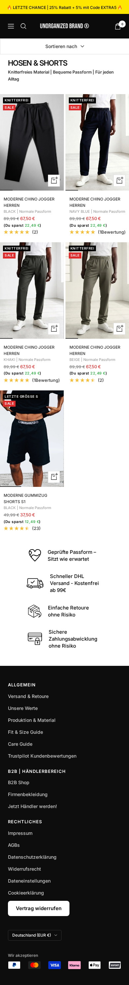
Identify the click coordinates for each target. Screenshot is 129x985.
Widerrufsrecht (24, 869)
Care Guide (20, 744)
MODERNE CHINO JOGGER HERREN (29, 202)
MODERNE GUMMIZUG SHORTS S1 (25, 498)
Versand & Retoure (28, 696)
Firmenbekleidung (28, 794)
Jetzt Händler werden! (32, 806)
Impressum (20, 833)
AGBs (14, 845)
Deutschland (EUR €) (31, 935)
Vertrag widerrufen (39, 908)
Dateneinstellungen (29, 881)
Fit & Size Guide (25, 732)
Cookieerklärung (26, 893)
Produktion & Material (32, 720)
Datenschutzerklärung (32, 857)
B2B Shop (18, 782)
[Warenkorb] (117, 26)
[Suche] (23, 26)
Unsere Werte (23, 708)
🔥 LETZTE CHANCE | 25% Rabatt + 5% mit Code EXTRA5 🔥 (64, 7)
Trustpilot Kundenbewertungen (42, 756)
